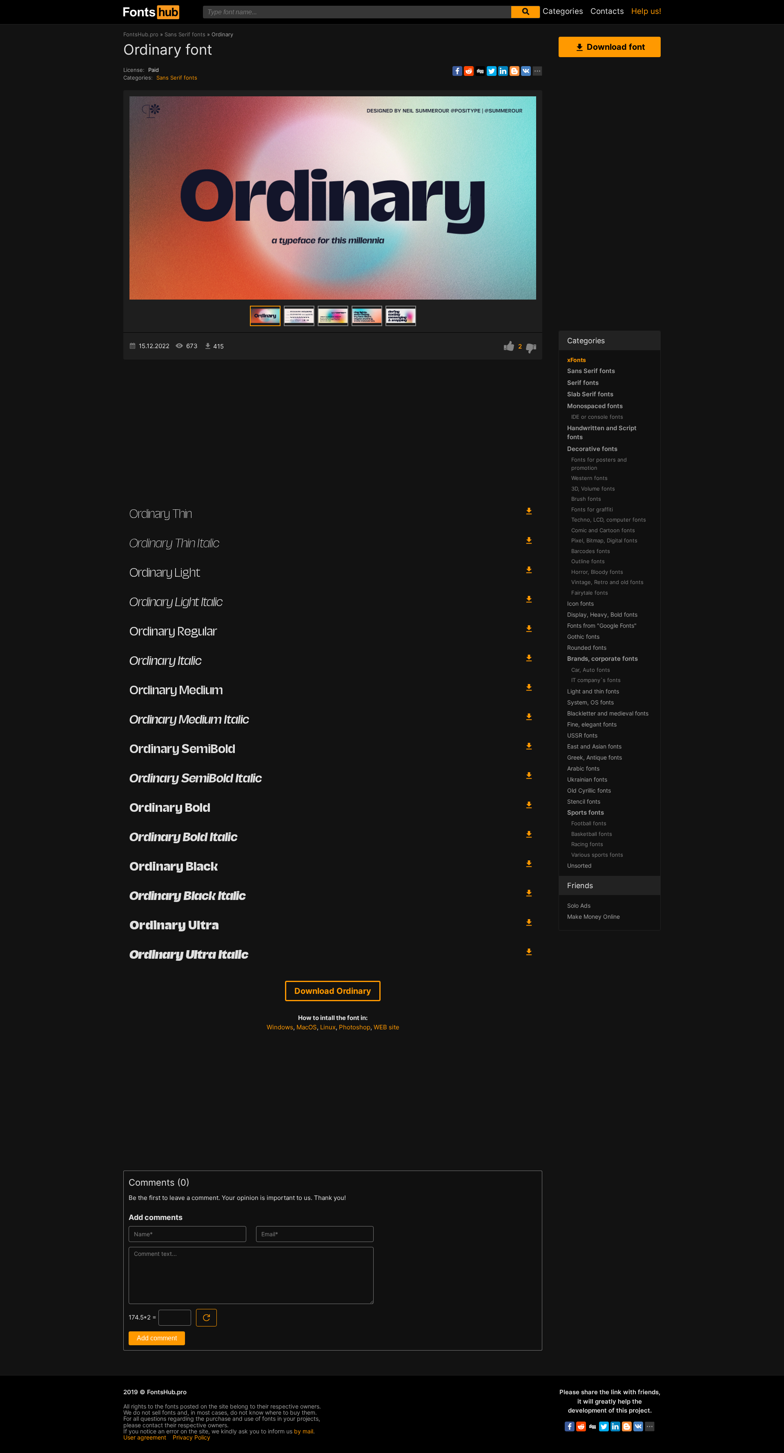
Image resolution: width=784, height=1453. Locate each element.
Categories (563, 11)
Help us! (646, 11)
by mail (303, 1431)
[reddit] (469, 71)
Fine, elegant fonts (592, 724)
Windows (280, 1027)
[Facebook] (457, 71)
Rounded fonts (586, 647)
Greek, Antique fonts (594, 757)
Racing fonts (587, 844)
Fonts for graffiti (592, 509)
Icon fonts (580, 603)
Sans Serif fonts (176, 77)
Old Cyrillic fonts (589, 790)
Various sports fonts (597, 854)
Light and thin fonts (593, 691)
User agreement (144, 1437)
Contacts (607, 11)
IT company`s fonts (596, 680)
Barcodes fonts (590, 551)
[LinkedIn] (503, 71)
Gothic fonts (583, 636)
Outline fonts (588, 561)
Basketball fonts (591, 834)
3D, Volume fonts (593, 488)
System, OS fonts (590, 702)
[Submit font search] (525, 12)
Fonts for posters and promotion (599, 463)
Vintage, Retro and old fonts (607, 582)
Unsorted (579, 865)
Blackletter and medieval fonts (607, 713)
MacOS (306, 1027)
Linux (328, 1027)
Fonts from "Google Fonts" (602, 625)
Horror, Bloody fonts (597, 572)
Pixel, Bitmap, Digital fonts (604, 540)
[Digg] (480, 71)
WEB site (386, 1027)
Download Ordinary (332, 991)
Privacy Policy (191, 1437)
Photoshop (354, 1027)
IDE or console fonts (597, 416)
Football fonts (588, 823)
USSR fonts (582, 735)
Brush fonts (586, 498)
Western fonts (589, 478)
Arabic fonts (583, 768)
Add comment (157, 1338)
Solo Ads (578, 905)
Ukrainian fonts (587, 779)
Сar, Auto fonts (590, 670)
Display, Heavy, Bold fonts (602, 614)
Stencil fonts (583, 801)
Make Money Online (593, 916)
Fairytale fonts (589, 592)
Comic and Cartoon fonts (603, 530)
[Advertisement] (332, 429)
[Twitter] (492, 71)
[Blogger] (514, 71)
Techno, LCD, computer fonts (608, 519)
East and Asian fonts (594, 746)
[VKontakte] (526, 71)
